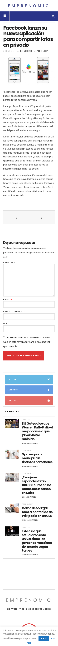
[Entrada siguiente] (42, 217)
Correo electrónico (14, 311)
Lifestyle (26, 419)
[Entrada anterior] (16, 217)
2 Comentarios (29, 497)
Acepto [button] (43, 638)
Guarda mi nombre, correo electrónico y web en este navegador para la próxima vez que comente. (26, 342)
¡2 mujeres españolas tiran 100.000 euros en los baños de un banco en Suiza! (36, 485)
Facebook (12, 390)
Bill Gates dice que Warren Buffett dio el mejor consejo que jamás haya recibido (37, 431)
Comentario (9, 262)
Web (5, 324)
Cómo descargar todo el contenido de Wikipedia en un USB (37, 512)
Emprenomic (29, 5)
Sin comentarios (30, 443)
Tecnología (42, 51)
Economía (26, 450)
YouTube (12, 400)
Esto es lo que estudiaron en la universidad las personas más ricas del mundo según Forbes (37, 540)
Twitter (11, 379)
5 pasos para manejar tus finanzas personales (37, 458)
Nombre (7, 299)
